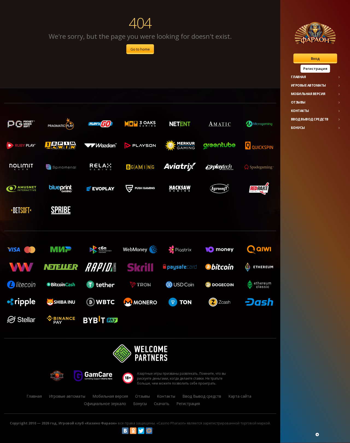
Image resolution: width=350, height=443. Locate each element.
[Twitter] (141, 430)
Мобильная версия (308, 93)
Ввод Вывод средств (309, 119)
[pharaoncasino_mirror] (317, 434)
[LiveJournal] (157, 430)
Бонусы (298, 127)
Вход (315, 58)
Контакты (300, 110)
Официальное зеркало (105, 403)
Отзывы (298, 102)
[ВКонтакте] (125, 430)
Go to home (140, 49)
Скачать (161, 403)
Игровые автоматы (308, 85)
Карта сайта (239, 396)
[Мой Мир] (149, 430)
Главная (298, 77)
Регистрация (315, 68)
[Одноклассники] (133, 430)
